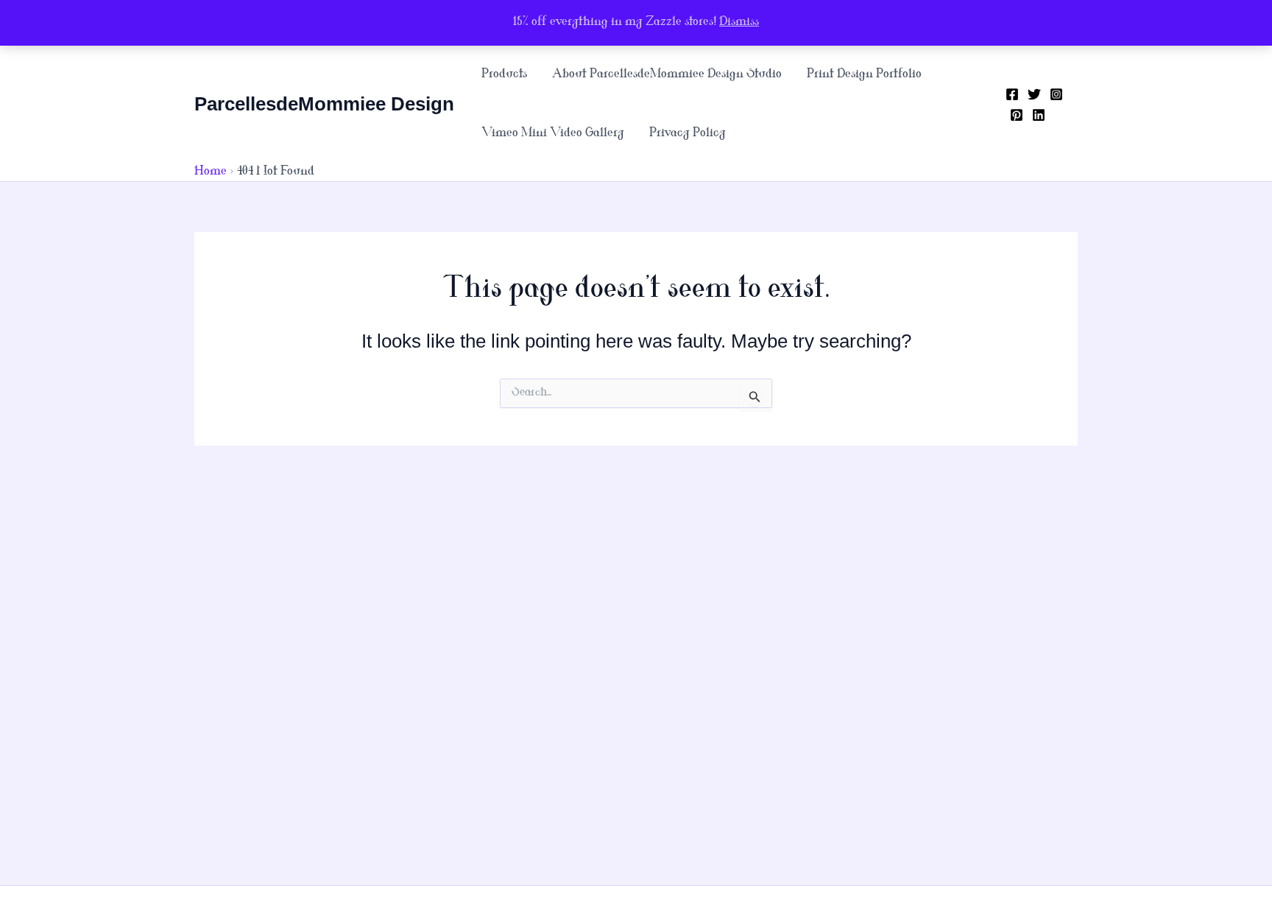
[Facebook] (1012, 94)
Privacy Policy (687, 133)
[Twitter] (1034, 94)
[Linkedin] (1038, 115)
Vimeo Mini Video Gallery (552, 133)
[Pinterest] (1016, 115)
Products (504, 74)
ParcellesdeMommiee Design (324, 104)
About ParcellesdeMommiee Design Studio (667, 74)
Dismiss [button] (739, 22)
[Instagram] (1056, 94)
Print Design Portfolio (864, 74)
